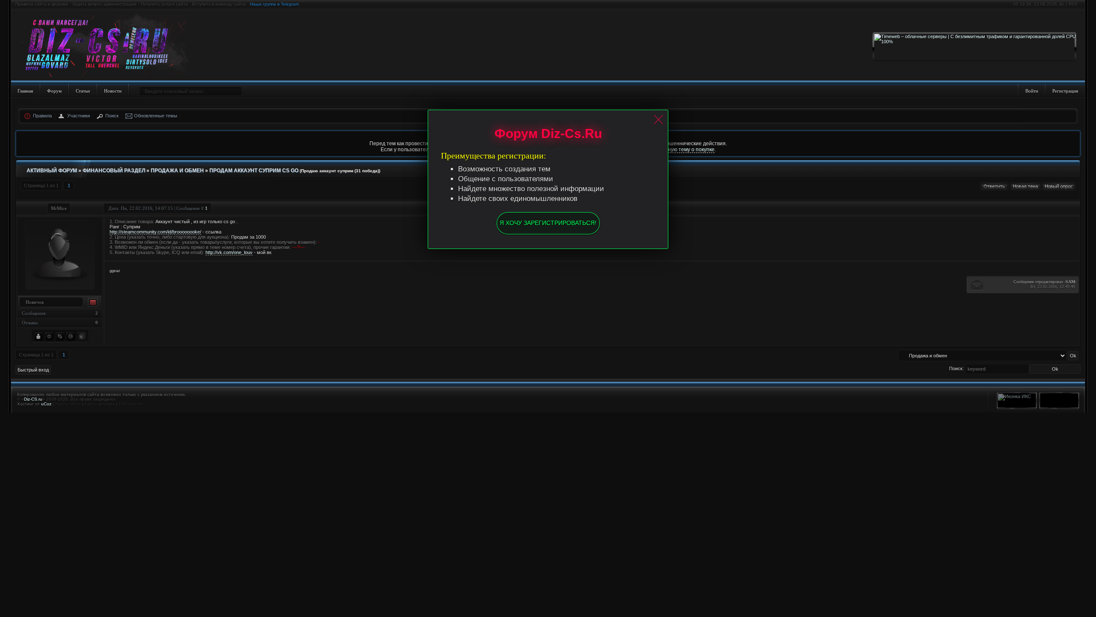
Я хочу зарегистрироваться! (548, 222)
